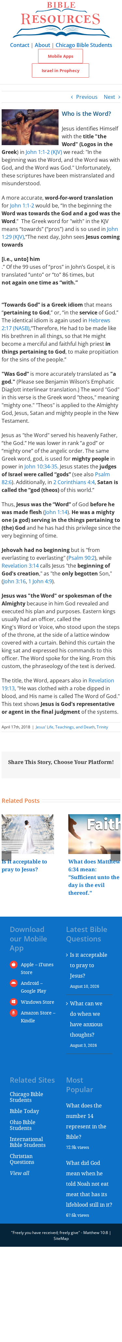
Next (109, 96)
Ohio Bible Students (22, 1125)
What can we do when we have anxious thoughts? (86, 1019)
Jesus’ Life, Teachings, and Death (65, 727)
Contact (19, 45)
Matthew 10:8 (95, 1232)
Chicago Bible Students (84, 45)
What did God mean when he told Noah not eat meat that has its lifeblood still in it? (89, 1183)
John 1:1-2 (22, 205)
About (42, 45)
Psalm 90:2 (81, 557)
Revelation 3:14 (20, 565)
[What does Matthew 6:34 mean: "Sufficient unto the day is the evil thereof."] (94, 817)
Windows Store (37, 1002)
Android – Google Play (33, 987)
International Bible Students (28, 1142)
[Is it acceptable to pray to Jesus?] (28, 817)
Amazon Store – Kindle (38, 1017)
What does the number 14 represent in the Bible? (86, 1121)
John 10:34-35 (40, 466)
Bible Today (24, 1110)
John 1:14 (56, 512)
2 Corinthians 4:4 (74, 482)
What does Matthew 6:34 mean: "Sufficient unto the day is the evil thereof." (94, 877)
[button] (6, 856)
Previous (87, 96)
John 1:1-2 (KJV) (44, 152)
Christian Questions (22, 1158)
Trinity (102, 727)
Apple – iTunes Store (37, 968)
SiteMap (61, 1238)
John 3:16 (14, 581)
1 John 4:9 (40, 581)
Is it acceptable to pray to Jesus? (88, 965)
